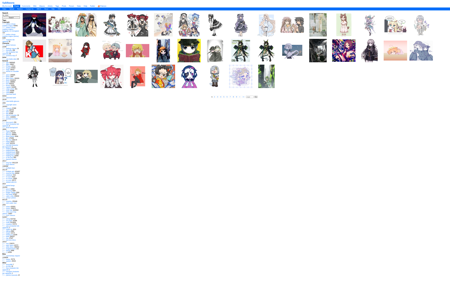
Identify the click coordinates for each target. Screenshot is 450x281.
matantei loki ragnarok (8, 40)
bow (7, 84)
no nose (9, 180)
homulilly (9, 50)
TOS (59, 9)
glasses (9, 134)
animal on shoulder (12, 71)
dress (8, 117)
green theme (10, 136)
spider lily (9, 229)
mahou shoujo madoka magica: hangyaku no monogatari (10, 29)
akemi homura (11, 45)
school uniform (11, 198)
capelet (8, 87)
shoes (8, 206)
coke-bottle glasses (12, 101)
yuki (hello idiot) (11, 59)
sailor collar (10, 196)
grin (7, 138)
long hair (9, 163)
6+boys (8, 66)
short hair (9, 210)
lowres (8, 259)
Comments (26, 6)
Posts (16, 6)
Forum (71, 6)
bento (8, 77)
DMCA (39, 9)
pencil (8, 189)
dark (7, 112)
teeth (8, 236)
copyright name (11, 105)
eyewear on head (11, 119)
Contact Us (30, 9)
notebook (9, 175)
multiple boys (10, 168)
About (46, 9)
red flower (9, 194)
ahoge (8, 68)
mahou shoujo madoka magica (8, 25)
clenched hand (11, 94)
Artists (50, 6)
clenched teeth (11, 98)
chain (8, 91)
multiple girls (10, 171)
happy (8, 141)
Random (20, 9)
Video (4, 9)
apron (8, 75)
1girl (7, 62)
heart (8, 143)
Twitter (92, 6)
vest (7, 243)
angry (8, 69)
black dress (10, 78)
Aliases (42, 6)
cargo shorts (10, 89)
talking (8, 231)
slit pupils (9, 221)
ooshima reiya (11, 55)
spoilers (9, 261)
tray (7, 238)
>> (243, 97)
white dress (10, 247)
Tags (57, 6)
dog (7, 113)
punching (9, 191)
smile (8, 222)
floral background (12, 127)
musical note (10, 173)
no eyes (9, 177)
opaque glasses (11, 182)
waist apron (10, 245)
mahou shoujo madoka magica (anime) (10, 35)
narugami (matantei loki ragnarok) (10, 272)
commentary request (13, 256)
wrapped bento (11, 249)
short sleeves (10, 215)
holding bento (10, 150)
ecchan (8, 266)
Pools (64, 6)
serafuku (9, 201)
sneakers (9, 224)
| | (7, 252)
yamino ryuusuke (12, 275)
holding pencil (11, 154)
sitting (8, 219)
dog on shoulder (11, 115)
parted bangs (10, 185)
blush (8, 80)
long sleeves (10, 164)
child (8, 92)
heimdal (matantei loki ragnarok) (10, 146)
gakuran (9, 133)
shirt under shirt (11, 203)
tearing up (9, 235)
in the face (10, 157)
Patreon (103, 6)
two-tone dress (11, 240)
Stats (79, 6)
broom (8, 85)
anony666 (9, 264)
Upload (11, 9)
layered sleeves (11, 159)
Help (85, 6)
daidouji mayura (11, 48)
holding (8, 149)
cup (7, 110)
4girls (8, 64)
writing (8, 250)
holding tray (10, 156)
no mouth (9, 178)
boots (8, 82)
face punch (10, 122)
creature (9, 108)
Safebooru (8, 2)
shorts (8, 208)
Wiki (34, 6)
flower (8, 131)
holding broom (11, 152)
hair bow (9, 140)
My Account (6, 6)
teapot (8, 233)
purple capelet (11, 192)
